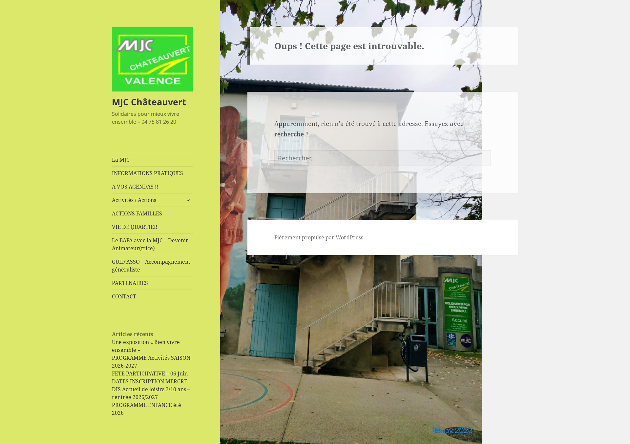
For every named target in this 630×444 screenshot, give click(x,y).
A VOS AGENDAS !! (135, 186)
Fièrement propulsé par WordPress (318, 237)
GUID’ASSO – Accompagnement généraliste (151, 265)
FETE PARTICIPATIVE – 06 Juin (150, 373)
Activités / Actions (134, 200)
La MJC (121, 159)
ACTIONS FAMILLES (137, 213)
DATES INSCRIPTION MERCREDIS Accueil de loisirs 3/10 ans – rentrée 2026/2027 (151, 389)
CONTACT (124, 296)
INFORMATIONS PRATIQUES (147, 173)
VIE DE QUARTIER (135, 227)
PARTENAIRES (130, 283)
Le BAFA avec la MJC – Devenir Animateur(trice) (150, 244)
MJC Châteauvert (149, 102)
